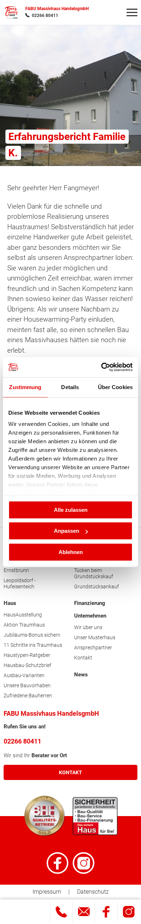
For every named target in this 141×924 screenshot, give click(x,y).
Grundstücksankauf (96, 586)
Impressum (47, 891)
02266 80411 (45, 15)
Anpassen (66, 531)
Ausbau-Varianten (24, 675)
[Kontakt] (83, 912)
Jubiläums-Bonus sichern (32, 635)
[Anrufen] (61, 912)
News (81, 674)
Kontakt (83, 658)
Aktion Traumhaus (24, 625)
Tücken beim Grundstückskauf (93, 573)
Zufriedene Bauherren (28, 695)
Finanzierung (89, 603)
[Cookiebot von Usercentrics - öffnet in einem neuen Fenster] (101, 367)
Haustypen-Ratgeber (27, 655)
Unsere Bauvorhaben (27, 685)
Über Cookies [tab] (115, 387)
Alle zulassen (70, 510)
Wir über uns (88, 627)
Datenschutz (93, 891)
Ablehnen (71, 552)
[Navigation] (132, 12)
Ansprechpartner (93, 647)
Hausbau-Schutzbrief (27, 665)
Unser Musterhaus (94, 637)
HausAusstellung (23, 615)
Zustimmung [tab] (25, 387)
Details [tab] (70, 387)
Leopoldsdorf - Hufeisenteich (20, 583)
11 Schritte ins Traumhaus (33, 645)
